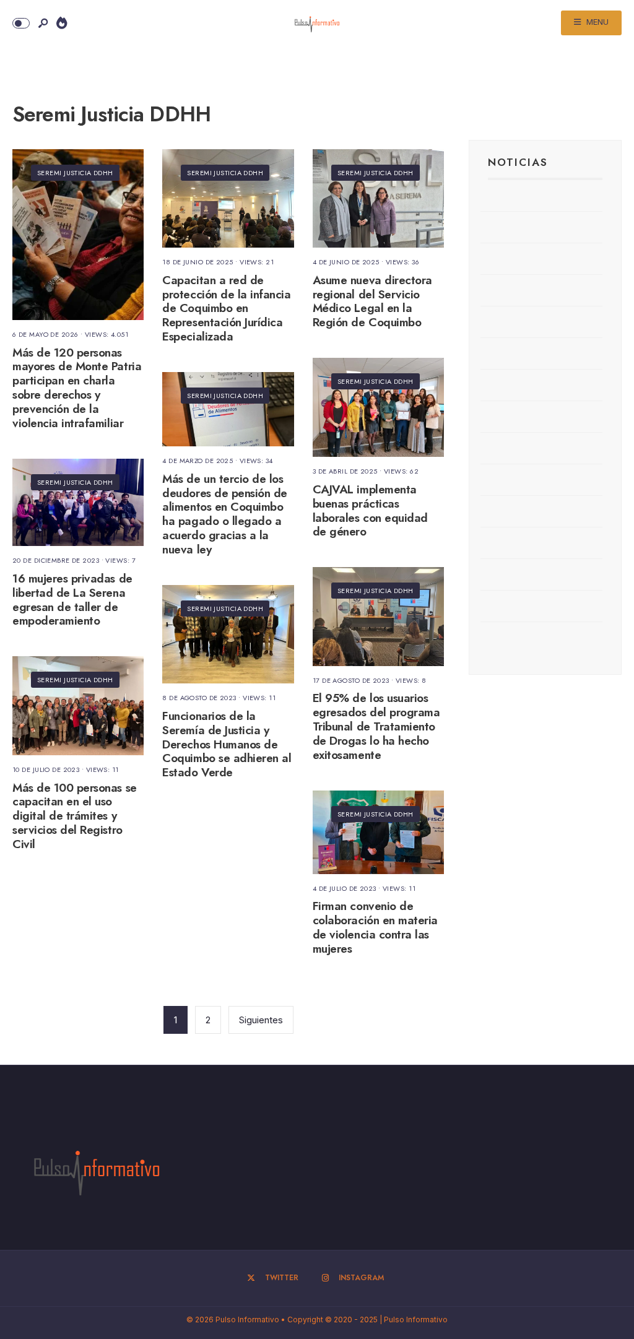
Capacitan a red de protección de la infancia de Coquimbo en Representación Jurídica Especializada (226, 308)
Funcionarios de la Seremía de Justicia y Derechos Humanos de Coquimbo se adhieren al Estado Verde (226, 744)
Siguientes (261, 1020)
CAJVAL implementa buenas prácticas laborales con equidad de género (370, 510)
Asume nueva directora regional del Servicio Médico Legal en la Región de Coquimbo (372, 301)
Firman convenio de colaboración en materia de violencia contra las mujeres (375, 927)
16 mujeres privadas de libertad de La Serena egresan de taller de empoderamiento (72, 599)
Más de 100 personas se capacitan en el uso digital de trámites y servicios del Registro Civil (74, 815)
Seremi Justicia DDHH (75, 173)
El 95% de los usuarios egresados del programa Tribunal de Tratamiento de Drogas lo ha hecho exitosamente (376, 726)
